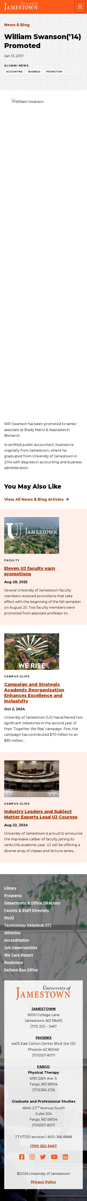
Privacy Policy (43, 1182)
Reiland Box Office (21, 970)
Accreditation (16, 940)
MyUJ (9, 918)
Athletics (12, 933)
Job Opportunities (20, 948)
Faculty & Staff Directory (26, 910)
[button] (80, 7)
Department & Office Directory (32, 903)
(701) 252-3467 (43, 1146)
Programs (13, 895)
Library (10, 888)
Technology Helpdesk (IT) (27, 925)
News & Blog (17, 25)
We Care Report (18, 955)
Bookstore (13, 962)
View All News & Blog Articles (34, 499)
